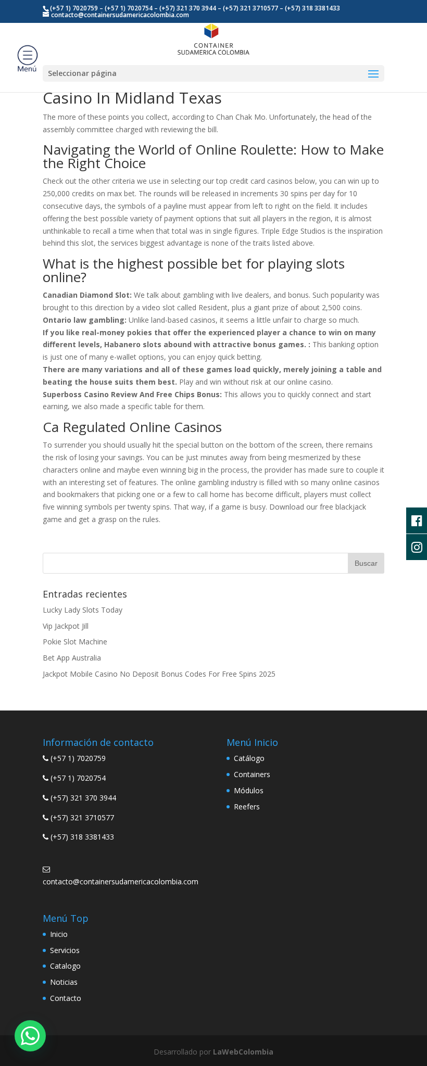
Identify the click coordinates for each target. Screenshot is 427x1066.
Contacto (65, 998)
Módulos (248, 790)
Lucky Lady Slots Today (82, 610)
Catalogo (65, 966)
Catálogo (249, 758)
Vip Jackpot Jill (66, 626)
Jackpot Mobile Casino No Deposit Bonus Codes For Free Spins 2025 (159, 674)
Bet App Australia (72, 658)
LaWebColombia (243, 1052)
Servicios (65, 950)
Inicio (59, 934)
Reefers (247, 806)
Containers (252, 774)
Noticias (64, 982)
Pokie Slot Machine (75, 641)
